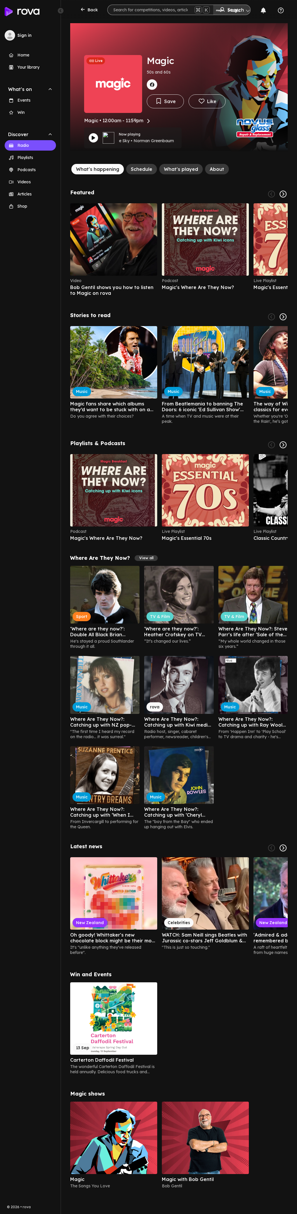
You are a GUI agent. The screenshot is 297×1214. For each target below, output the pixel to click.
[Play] (93, 137)
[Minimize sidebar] (60, 10)
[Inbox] (263, 10)
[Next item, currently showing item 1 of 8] (283, 444)
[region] (179, 249)
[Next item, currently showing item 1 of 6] (283, 194)
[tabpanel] (179, 689)
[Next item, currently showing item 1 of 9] (283, 316)
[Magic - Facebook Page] (152, 84)
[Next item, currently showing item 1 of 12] (283, 848)
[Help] (281, 10)
